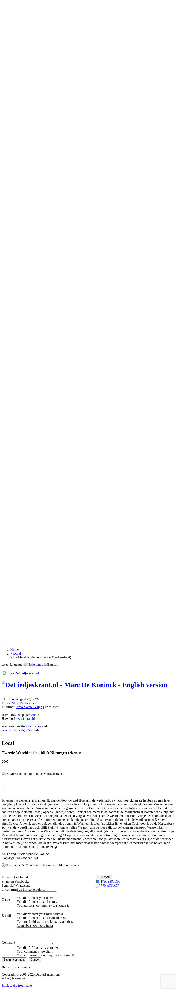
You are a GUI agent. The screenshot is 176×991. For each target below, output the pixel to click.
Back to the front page (17, 985)
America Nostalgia (14, 730)
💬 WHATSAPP (107, 885)
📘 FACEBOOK (108, 881)
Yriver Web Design (29, 707)
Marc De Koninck (24, 703)
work (34, 715)
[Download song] (3, 786)
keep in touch (25, 718)
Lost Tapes (33, 726)
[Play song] (3, 782)
